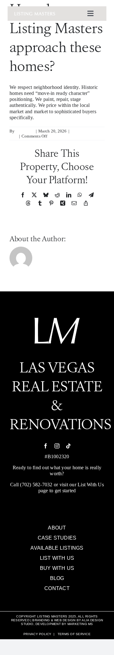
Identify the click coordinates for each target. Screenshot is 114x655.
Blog (57, 578)
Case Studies (57, 538)
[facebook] (45, 445)
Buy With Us (57, 568)
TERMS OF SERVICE (74, 634)
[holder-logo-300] (34, 14)
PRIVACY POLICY (37, 634)
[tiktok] (68, 445)
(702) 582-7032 (36, 484)
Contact (57, 588)
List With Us (91, 484)
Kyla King (25, 131)
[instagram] (57, 445)
